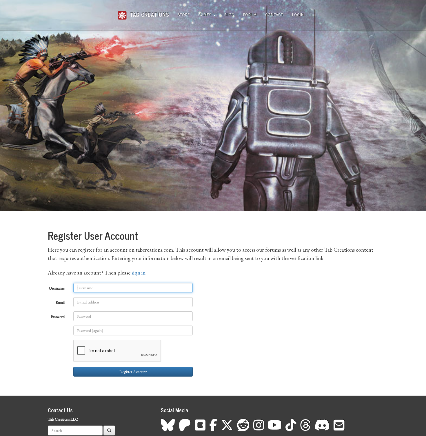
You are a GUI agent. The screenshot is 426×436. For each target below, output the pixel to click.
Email (60, 302)
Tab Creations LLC (63, 419)
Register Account (133, 371)
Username (57, 288)
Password (58, 316)
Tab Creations (148, 12)
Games (206, 14)
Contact (274, 14)
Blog (229, 14)
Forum (250, 14)
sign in (138, 272)
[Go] (109, 430)
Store (184, 14)
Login (298, 14)
